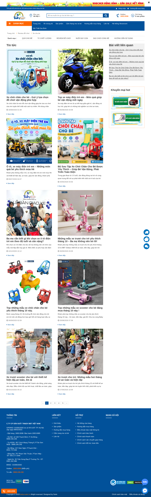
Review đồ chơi (64, 38)
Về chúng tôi (48, 24)
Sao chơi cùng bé (101, 38)
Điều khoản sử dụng (137, 494)
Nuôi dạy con (82, 38)
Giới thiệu (57, 423)
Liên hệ (106, 24)
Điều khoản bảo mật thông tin (88, 430)
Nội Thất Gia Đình (39, 28)
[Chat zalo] (146, 246)
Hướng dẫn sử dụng (123, 38)
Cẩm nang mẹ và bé (61, 433)
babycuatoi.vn (25, 494)
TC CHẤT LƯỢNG (44, 38)
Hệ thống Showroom (119, 24)
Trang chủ (37, 24)
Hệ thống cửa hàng (84, 423)
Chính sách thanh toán (85, 436)
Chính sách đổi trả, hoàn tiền (88, 443)
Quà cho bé (27, 38)
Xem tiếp (10, 114)
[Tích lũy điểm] (146, 239)
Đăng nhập (122, 8)
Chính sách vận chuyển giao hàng (90, 440)
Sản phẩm (59, 24)
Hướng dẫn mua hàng (137, 8)
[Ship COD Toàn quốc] (146, 232)
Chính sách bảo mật (119, 494)
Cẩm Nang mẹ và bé (74, 24)
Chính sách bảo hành (85, 433)
